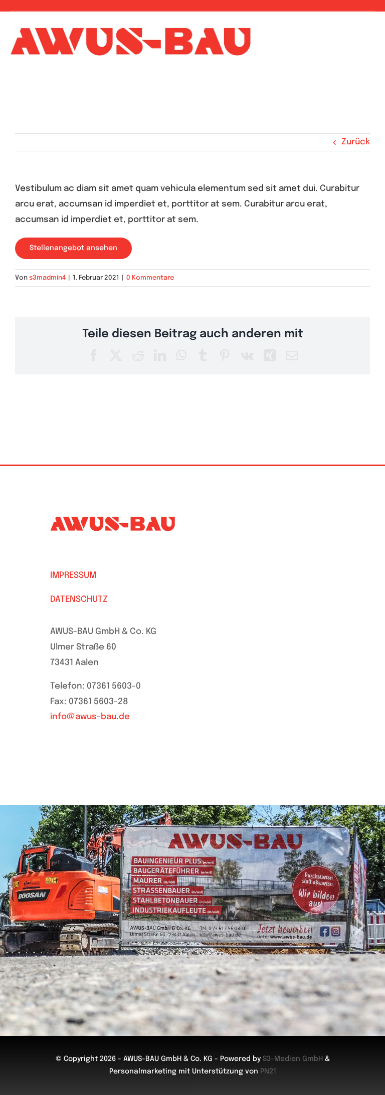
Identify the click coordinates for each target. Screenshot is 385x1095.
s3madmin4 (47, 278)
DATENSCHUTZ (79, 599)
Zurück (355, 142)
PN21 (268, 1071)
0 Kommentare (150, 278)
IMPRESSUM (73, 575)
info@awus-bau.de (90, 717)
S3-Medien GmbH (293, 1058)
